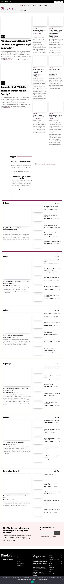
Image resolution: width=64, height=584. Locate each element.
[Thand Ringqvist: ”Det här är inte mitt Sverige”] (56, 106)
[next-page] (13, 193)
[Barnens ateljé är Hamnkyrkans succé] (40, 106)
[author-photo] (6, 59)
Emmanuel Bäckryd (48, 422)
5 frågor (35, 28)
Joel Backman (47, 432)
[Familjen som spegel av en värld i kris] (38, 396)
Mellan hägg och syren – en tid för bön (52, 491)
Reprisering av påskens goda (22, 177)
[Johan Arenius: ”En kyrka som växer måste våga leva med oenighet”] (56, 21)
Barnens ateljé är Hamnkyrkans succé (52, 241)
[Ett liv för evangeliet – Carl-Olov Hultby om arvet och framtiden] (17, 376)
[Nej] (62, 580)
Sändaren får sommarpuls (21, 162)
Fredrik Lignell (47, 459)
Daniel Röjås (47, 448)
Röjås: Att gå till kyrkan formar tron (51, 447)
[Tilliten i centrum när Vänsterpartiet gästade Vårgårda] (40, 61)
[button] (61, 8)
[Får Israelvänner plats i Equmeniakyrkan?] (38, 333)
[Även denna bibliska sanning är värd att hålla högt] (38, 441)
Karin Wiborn (47, 352)
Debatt (51, 67)
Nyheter (3, 37)
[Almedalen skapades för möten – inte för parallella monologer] (38, 271)
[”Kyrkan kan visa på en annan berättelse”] (40, 21)
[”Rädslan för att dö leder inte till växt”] (38, 369)
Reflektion (7, 417)
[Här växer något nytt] (38, 387)
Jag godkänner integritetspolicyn (50, 536)
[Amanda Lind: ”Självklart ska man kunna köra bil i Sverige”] (16, 74)
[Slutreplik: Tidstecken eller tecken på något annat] (38, 325)
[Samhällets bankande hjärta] (38, 342)
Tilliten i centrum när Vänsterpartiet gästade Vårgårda (39, 71)
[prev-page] (11, 193)
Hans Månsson (47, 395)
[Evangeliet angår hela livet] (38, 477)
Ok (32, 581)
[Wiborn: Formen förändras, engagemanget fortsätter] (38, 351)
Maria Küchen (6, 444)
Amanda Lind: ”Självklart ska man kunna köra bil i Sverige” (15, 91)
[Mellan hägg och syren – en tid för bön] (38, 494)
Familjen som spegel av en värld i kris (52, 393)
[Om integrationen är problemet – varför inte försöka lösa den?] (17, 269)
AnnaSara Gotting (37, 35)
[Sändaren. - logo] (9, 8)
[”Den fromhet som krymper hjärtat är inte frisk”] (38, 458)
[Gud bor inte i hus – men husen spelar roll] (38, 316)
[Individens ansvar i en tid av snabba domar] (38, 262)
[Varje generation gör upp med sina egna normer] (38, 503)
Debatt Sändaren (53, 74)
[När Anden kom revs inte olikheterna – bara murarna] (38, 289)
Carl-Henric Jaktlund (16, 59)
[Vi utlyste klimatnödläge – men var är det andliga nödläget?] (38, 432)
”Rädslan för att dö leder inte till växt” (52, 367)
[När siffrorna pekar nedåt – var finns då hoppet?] (17, 484)
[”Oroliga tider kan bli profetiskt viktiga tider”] (38, 512)
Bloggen (13, 157)
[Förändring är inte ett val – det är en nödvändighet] (38, 485)
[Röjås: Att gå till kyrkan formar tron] (38, 449)
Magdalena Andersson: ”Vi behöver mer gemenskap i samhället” (16, 44)
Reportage (7, 364)
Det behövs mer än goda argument (51, 420)
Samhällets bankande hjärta (50, 340)
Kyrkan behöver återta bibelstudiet (13, 335)
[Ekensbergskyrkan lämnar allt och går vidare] (38, 378)
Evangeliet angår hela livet (49, 474)
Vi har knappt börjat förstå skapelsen (14, 442)
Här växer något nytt (48, 384)
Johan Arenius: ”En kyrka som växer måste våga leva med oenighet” (55, 32)
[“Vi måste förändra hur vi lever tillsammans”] (38, 405)
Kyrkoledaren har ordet (11, 471)
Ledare (5, 257)
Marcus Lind (6, 499)
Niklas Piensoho (47, 486)
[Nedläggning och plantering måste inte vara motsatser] (38, 280)
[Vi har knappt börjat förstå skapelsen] (17, 430)
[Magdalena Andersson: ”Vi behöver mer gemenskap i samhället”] (16, 27)
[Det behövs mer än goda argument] (38, 423)
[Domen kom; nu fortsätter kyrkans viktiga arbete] (38, 298)
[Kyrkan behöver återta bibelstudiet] (56, 61)
